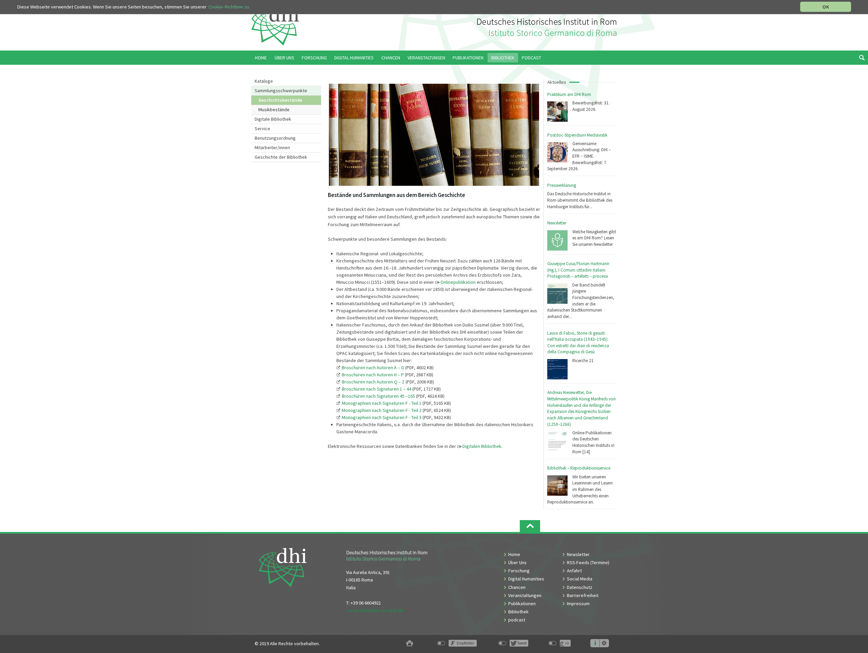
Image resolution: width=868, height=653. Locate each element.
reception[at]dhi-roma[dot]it (374, 610)
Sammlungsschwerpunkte (281, 90)
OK (826, 7)
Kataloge (264, 81)
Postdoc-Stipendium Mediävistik (577, 135)
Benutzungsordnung (275, 138)
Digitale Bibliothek (273, 119)
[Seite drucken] (409, 644)
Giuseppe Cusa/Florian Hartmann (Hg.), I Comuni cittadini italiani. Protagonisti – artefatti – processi (578, 270)
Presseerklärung (561, 185)
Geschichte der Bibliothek (281, 157)
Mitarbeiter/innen (272, 147)
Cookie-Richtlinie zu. (229, 7)
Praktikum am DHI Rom (569, 94)
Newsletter (556, 223)
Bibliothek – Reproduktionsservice (578, 468)
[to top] (530, 526)
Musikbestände (274, 109)
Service (262, 128)
